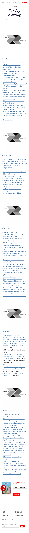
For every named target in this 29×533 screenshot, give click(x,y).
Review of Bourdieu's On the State (15, 163)
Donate (4, 512)
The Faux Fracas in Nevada (12, 176)
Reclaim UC (6, 228)
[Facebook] (3, 519)
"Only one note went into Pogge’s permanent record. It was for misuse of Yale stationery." (14, 472)
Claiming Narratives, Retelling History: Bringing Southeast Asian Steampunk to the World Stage (14, 114)
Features (14, 6)
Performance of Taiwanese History (15, 159)
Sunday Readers (11, 19)
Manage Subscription (19, 510)
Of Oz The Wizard (9, 82)
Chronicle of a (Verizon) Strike (13, 450)
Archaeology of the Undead (12, 178)
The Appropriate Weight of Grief (14, 436)
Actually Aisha (7, 59)
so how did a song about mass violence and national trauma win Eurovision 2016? (14, 107)
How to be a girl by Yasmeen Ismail (15, 84)
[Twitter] (5, 519)
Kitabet (4, 410)
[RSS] (13, 519)
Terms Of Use (19, 515)
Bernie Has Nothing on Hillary (13, 180)
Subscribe (24, 2)
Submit (4, 511)
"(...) (4, 354)
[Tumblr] (8, 519)
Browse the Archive (19, 513)
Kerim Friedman (7, 155)
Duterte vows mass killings (12, 193)
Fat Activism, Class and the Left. (14, 71)
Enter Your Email (19, 487)
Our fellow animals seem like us (14, 161)
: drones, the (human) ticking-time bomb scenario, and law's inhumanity (14, 97)
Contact (4, 510)
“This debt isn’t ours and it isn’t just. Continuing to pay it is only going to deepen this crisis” (14, 367)
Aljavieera (5, 331)
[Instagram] (10, 519)
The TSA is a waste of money (13, 182)
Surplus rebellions (9, 277)
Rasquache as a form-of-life (12, 279)
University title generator (11, 232)
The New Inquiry (13, 2)
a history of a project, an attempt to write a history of (14, 356)
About (4, 513)
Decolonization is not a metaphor (14, 296)
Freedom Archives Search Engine (14, 170)
